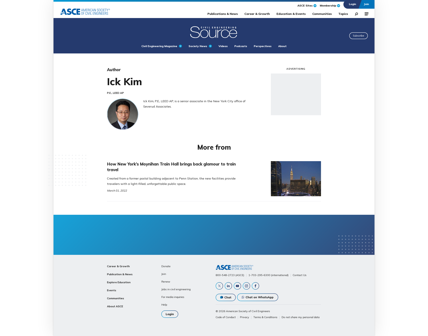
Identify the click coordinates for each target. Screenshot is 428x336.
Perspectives (263, 46)
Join (163, 274)
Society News (198, 46)
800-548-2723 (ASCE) (230, 275)
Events (111, 290)
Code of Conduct (226, 317)
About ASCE (115, 306)
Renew (165, 281)
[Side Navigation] (366, 13)
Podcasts (240, 46)
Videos (223, 46)
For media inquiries (172, 297)
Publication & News (120, 274)
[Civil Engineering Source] (214, 31)
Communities (322, 14)
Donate (166, 266)
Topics (343, 14)
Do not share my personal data (300, 317)
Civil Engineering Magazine (159, 46)
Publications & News (222, 14)
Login (170, 314)
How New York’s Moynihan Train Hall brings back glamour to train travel (171, 166)
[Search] (355, 13)
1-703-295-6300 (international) (268, 275)
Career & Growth (257, 14)
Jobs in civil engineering (176, 289)
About (282, 46)
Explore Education (119, 282)
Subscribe (358, 35)
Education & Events (291, 14)
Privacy (244, 317)
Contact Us (299, 275)
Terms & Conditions (265, 317)
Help (164, 304)
